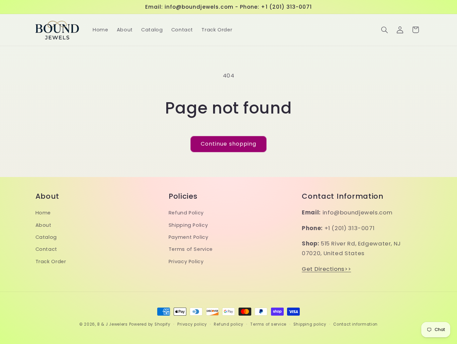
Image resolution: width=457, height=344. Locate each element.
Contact (46, 249)
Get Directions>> (326, 269)
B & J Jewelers (112, 324)
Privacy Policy (186, 261)
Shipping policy (310, 324)
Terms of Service (191, 249)
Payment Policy (188, 237)
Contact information (355, 324)
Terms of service (268, 324)
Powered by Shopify (150, 324)
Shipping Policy (188, 225)
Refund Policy (186, 212)
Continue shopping (228, 144)
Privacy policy (192, 324)
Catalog (46, 237)
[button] (384, 29)
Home (43, 212)
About (43, 225)
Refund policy (229, 324)
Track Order (50, 261)
